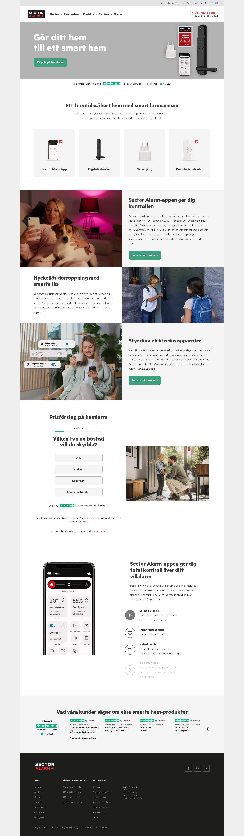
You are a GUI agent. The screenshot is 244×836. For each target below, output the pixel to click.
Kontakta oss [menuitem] (98, 813)
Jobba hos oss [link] (171, 3)
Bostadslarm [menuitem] (39, 813)
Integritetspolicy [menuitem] (41, 828)
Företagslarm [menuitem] (71, 14)
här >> (85, 522)
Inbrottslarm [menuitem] (39, 802)
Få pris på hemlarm (50, 62)
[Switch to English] (216, 3)
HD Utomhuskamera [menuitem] (72, 792)
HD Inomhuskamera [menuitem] (71, 797)
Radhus (78, 470)
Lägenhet (78, 481)
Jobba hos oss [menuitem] (99, 797)
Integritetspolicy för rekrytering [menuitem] (64, 828)
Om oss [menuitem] (118, 14)
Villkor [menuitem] (95, 818)
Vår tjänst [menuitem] (104, 14)
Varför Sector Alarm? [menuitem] (102, 802)
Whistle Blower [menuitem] (102, 828)
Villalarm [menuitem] (37, 797)
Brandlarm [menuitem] (38, 792)
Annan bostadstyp (78, 492)
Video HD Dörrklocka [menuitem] (72, 787)
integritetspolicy (99, 531)
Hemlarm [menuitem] (55, 14)
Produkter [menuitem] (89, 14)
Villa (78, 458)
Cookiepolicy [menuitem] (87, 828)
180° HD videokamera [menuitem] (72, 802)
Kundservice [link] (192, 3)
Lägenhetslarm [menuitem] (40, 808)
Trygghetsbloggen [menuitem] (101, 792)
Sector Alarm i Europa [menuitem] (102, 808)
